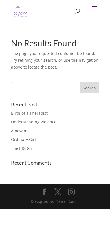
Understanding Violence (33, 122)
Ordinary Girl (23, 139)
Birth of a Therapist (29, 113)
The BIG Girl (22, 148)
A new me (20, 130)
